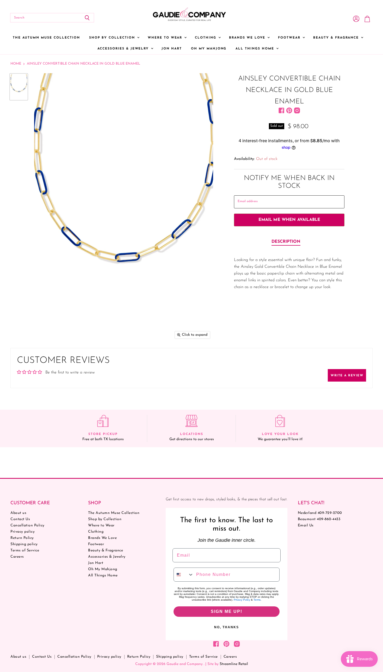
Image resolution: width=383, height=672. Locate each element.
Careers (17, 557)
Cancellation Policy (27, 525)
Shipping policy (24, 544)
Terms (257, 599)
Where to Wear (166, 37)
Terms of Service (24, 550)
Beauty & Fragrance (336, 37)
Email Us (306, 525)
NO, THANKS (226, 627)
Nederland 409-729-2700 (320, 513)
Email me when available (289, 220)
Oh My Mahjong (208, 48)
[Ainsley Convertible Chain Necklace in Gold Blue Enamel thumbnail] (19, 87)
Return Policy (22, 538)
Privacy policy (22, 532)
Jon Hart (172, 48)
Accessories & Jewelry (123, 48)
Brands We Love (248, 37)
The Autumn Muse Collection (46, 37)
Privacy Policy (242, 599)
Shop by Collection (113, 37)
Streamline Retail (234, 664)
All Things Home (255, 48)
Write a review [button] (347, 375)
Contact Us (20, 519)
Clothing (206, 37)
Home (15, 63)
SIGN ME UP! (226, 611)
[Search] (87, 17)
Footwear (290, 37)
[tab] (285, 242)
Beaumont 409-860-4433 (319, 519)
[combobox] (184, 574)
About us (18, 513)
